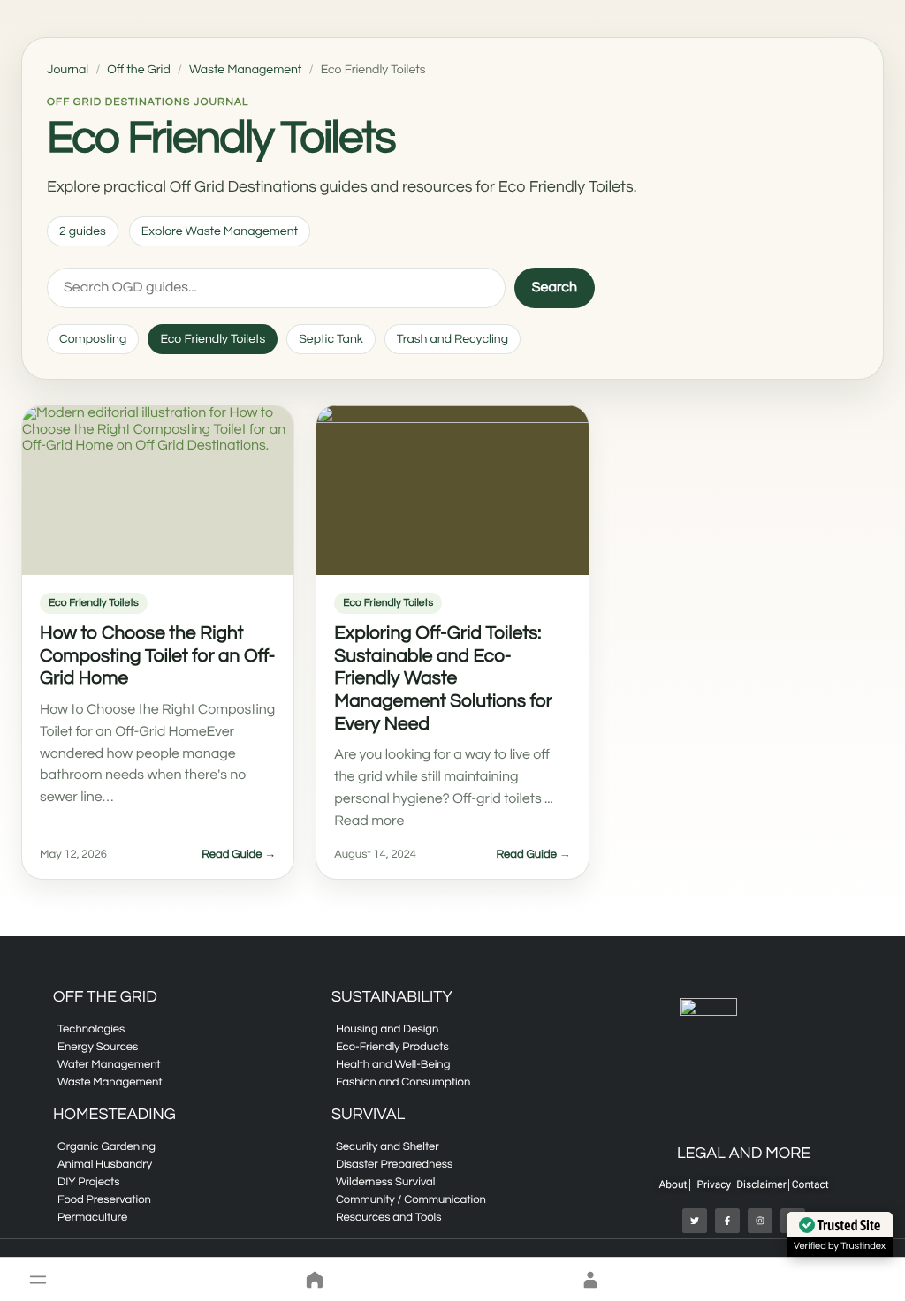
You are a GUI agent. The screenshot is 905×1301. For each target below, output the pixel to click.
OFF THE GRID (105, 996)
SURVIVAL (368, 1114)
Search (554, 288)
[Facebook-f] (727, 1220)
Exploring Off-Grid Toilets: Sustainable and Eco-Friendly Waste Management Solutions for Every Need (443, 678)
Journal (67, 70)
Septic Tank (331, 339)
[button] (38, 1279)
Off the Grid (138, 70)
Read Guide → (239, 854)
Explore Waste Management (219, 231)
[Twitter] (694, 1220)
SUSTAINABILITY (391, 996)
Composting (92, 339)
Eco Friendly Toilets (212, 339)
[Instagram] (760, 1220)
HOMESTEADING (114, 1114)
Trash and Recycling (452, 339)
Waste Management (245, 70)
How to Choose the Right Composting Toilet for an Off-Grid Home (157, 656)
